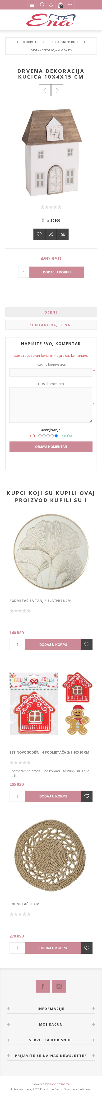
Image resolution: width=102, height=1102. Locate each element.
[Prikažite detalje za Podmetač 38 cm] (51, 855)
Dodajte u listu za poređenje (51, 234)
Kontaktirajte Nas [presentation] (51, 325)
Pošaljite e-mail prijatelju (63, 234)
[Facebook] (43, 986)
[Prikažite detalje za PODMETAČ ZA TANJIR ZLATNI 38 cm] (51, 552)
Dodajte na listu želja (39, 234)
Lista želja (51, 4)
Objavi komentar (51, 447)
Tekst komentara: (51, 383)
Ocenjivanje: (51, 429)
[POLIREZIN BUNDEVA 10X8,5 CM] (45, 90)
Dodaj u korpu (57, 272)
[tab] (51, 312)
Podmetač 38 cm (24, 904)
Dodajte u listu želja (87, 644)
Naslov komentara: (51, 364)
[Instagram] (59, 986)
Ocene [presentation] (51, 312)
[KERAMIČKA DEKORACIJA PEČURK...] (57, 90)
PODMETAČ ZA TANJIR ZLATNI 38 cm (40, 600)
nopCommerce (59, 1084)
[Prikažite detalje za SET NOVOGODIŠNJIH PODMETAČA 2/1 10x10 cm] (51, 703)
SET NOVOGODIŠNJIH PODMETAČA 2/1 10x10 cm (49, 752)
